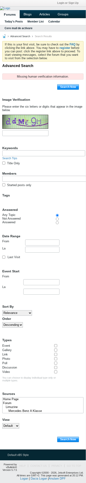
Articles (44, 14)
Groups (63, 14)
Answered (10, 210)
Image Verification (16, 99)
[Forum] (43, 403)
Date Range (11, 236)
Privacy (56, 465)
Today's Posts (14, 21)
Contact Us (38, 465)
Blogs (28, 14)
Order (6, 319)
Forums (10, 14)
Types (7, 340)
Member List (35, 21)
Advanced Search (20, 36)
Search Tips (9, 158)
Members (9, 173)
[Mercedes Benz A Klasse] (43, 411)
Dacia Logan (39, 478)
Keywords (10, 148)
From (5, 241)
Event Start (10, 271)
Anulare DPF (57, 478)
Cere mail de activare (18, 28)
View (6, 420)
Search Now (68, 87)
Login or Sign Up (67, 3)
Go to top (74, 465)
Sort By (8, 306)
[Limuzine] (43, 407)
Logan (24, 478)
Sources (8, 394)
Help (22, 465)
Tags (6, 195)
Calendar (54, 21)
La (3, 248)
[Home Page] (43, 399)
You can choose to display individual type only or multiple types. (29, 379)
